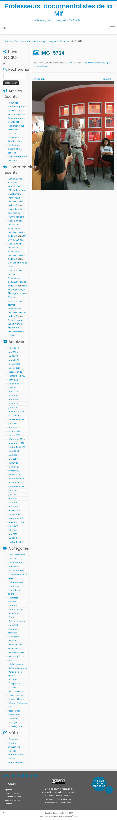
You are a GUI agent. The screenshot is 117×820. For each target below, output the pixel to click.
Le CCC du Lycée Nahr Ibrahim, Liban (15, 137)
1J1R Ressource (16, 562)
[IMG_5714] (73, 135)
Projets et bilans (16, 699)
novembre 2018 (16, 522)
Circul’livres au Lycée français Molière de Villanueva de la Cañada (16, 328)
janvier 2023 (15, 367)
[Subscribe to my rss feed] (6, 28)
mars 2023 (14, 360)
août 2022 (13, 379)
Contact (8, 804)
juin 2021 (13, 423)
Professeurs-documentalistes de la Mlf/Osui (57, 816)
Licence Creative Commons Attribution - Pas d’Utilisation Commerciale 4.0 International (58, 799)
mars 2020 (14, 466)
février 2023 (14, 364)
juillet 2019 (13, 490)
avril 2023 (13, 356)
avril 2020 (13, 462)
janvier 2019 (14, 514)
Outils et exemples (18, 667)
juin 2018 (13, 530)
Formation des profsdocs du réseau (15, 613)
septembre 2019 (17, 486)
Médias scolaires (17, 652)
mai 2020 (13, 458)
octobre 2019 (15, 482)
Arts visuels (14, 566)
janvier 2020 (15, 474)
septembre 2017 (16, 542)
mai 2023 (13, 352)
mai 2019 (13, 498)
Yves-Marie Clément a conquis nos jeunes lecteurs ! (42, 41)
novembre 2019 (16, 478)
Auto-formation (16, 570)
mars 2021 (13, 427)
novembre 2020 (16, 443)
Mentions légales (12, 800)
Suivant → (108, 78)
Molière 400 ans (16, 656)
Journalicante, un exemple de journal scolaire (17, 213)
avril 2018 (13, 538)
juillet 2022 (14, 383)
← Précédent (39, 78)
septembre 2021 (17, 419)
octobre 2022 (15, 371)
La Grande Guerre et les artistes (15, 149)
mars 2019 (13, 506)
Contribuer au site (12, 793)
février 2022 (14, 403)
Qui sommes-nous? (13, 797)
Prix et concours (16, 695)
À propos (8, 790)
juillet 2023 (14, 348)
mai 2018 (13, 534)
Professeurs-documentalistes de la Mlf (58, 9)
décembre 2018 (16, 518)
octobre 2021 (15, 415)
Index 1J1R (13, 625)
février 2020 (14, 470)
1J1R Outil (13, 558)
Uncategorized (16, 726)
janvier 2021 (14, 435)
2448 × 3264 (71, 62)
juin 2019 (13, 494)
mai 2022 (13, 391)
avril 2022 (13, 395)
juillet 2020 (14, 451)
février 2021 (14, 431)
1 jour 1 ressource (17, 554)
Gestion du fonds (17, 621)
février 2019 (14, 510)
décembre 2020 (17, 439)
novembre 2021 (16, 411)
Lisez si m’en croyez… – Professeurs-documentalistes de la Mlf (17, 228)
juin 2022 (13, 387)
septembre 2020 (17, 447)
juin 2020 (13, 455)
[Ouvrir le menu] (112, 28)
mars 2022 (14, 399)
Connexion (14, 739)
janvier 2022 (15, 407)
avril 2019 (13, 502)
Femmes (13, 605)
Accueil (8, 41)
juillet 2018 (13, 526)
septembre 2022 (17, 375)
